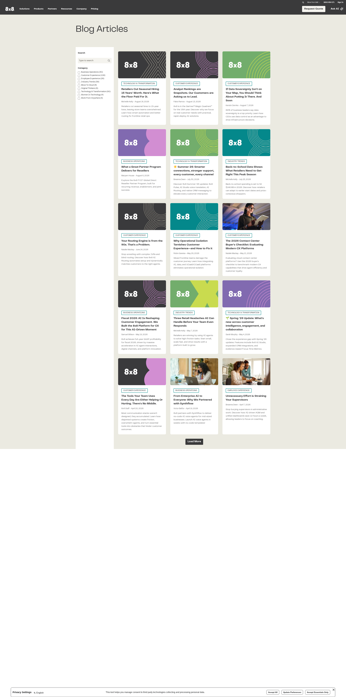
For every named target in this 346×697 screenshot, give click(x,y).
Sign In (340, 2)
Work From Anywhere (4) (92, 98)
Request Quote (314, 9)
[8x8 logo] (10, 9)
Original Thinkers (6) (89, 88)
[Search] (303, 2)
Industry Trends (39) (90, 82)
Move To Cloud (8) (89, 85)
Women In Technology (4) (92, 95)
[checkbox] (79, 72)
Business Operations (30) (92, 72)
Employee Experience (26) (92, 79)
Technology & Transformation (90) (96, 92)
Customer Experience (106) (93, 75)
